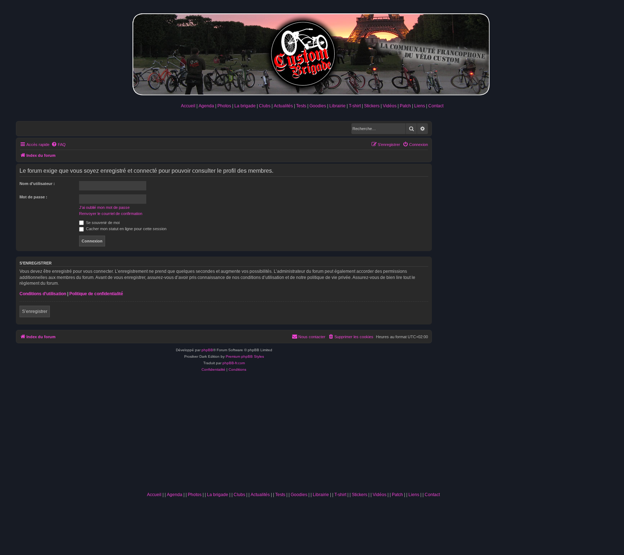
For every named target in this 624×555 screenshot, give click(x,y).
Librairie (337, 105)
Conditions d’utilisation (43, 293)
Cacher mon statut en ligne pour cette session (125, 229)
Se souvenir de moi (102, 222)
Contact (435, 105)
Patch (405, 105)
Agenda (206, 105)
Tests (301, 105)
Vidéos (389, 105)
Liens (419, 105)
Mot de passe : (33, 197)
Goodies (317, 105)
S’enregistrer (34, 311)
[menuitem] (58, 144)
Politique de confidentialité (96, 293)
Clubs (264, 105)
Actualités (283, 105)
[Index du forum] (312, 53)
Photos (224, 105)
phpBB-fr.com (233, 363)
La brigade (245, 105)
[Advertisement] (293, 434)
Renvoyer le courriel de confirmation (110, 213)
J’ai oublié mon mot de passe (104, 207)
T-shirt (355, 105)
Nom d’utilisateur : (37, 183)
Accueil (188, 105)
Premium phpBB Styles (245, 356)
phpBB (207, 350)
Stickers (372, 105)
